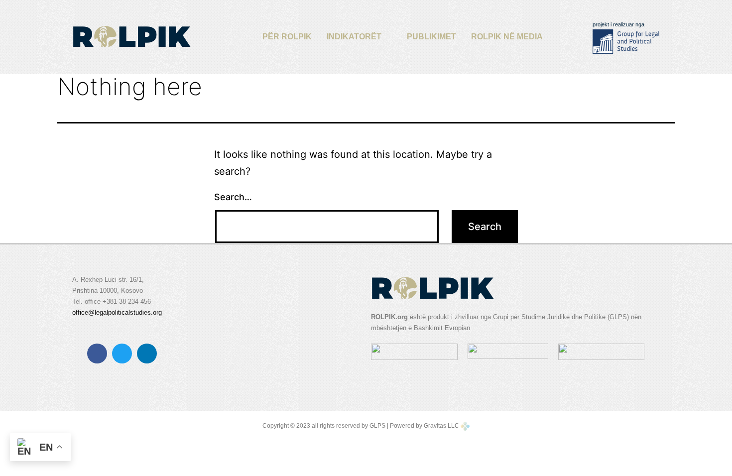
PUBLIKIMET (431, 36)
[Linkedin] (147, 353)
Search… (233, 197)
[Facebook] (97, 353)
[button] (359, 36)
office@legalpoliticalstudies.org (117, 312)
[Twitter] (122, 353)
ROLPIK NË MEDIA (507, 36)
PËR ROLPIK (287, 36)
